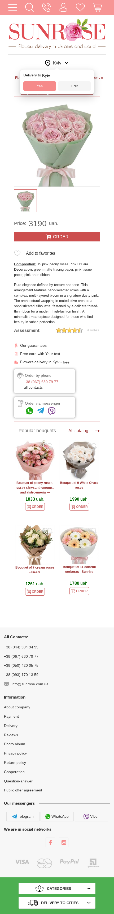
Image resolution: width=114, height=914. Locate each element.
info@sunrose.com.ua (30, 684)
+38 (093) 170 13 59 (21, 675)
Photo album (14, 744)
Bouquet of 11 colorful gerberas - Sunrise (79, 569)
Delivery (10, 726)
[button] (29, 7)
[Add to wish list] (17, 254)
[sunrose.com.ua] (50, 842)
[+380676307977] (29, 411)
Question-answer (18, 781)
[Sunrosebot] (40, 411)
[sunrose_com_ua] (51, 411)
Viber (94, 816)
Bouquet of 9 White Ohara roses (79, 485)
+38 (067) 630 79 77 (21, 656)
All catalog (78, 430)
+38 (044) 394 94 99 (21, 647)
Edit (74, 86)
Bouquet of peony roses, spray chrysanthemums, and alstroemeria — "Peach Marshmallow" (35, 488)
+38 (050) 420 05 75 (21, 665)
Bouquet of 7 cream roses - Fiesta (35, 570)
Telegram (26, 816)
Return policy (15, 762)
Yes (40, 86)
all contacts (33, 387)
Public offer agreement (23, 790)
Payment (11, 716)
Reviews (11, 735)
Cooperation (14, 772)
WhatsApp (60, 816)
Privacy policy (15, 753)
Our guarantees (33, 345)
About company (17, 707)
